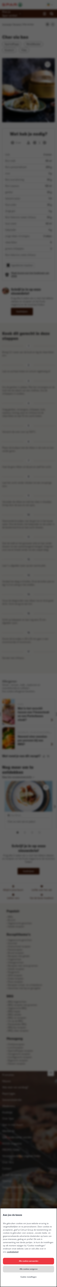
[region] (28, 1247)
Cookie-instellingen (28, 1277)
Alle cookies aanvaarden (28, 1261)
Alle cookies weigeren (29, 1269)
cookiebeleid (12, 1252)
